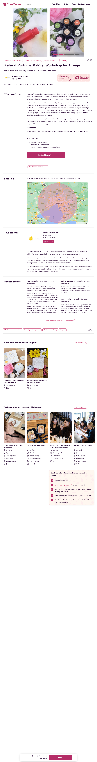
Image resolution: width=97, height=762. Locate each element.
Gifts (66, 4)
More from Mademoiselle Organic (20, 342)
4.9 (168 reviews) (40, 756)
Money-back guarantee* (63, 485)
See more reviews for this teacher (60, 321)
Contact (81, 4)
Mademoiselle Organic (20, 76)
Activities (56, 4)
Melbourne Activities (13, 60)
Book (60, 757)
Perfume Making (50, 60)
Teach (74, 4)
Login (88, 4)
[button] (52, 32)
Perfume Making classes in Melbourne (22, 407)
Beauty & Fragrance (33, 60)
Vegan (63, 60)
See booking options (46, 155)
